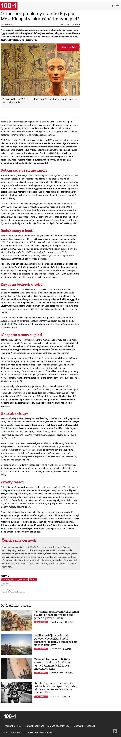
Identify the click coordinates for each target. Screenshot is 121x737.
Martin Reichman (56, 622)
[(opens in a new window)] (115, 729)
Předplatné (9, 726)
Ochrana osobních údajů (59, 726)
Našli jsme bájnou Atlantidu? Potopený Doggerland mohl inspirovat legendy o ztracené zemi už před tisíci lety (56, 640)
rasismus (23, 579)
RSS (19, 726)
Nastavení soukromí (34, 726)
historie (5, 579)
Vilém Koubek (64, 24)
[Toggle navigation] (118, 6)
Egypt (14, 579)
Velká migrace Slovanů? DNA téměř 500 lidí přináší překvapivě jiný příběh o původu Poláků (56, 614)
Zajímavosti (41, 622)
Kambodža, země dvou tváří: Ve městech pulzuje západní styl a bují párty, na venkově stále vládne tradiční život (56, 688)
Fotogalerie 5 (68, 46)
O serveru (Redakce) (84, 726)
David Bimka (54, 697)
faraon (33, 579)
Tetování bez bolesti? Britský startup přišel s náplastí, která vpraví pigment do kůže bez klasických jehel (53, 664)
